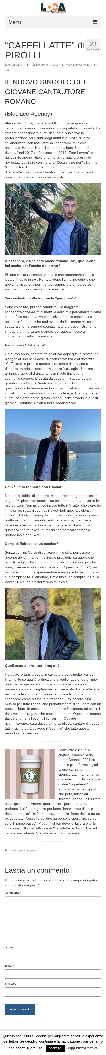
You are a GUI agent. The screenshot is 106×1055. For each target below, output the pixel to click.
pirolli (22, 850)
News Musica (74, 64)
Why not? (32, 850)
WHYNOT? (90, 64)
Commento (13, 892)
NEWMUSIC (56, 64)
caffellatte (12, 850)
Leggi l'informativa (82, 1048)
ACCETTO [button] (55, 1048)
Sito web (10, 983)
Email (9, 965)
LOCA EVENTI (19, 64)
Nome (9, 947)
